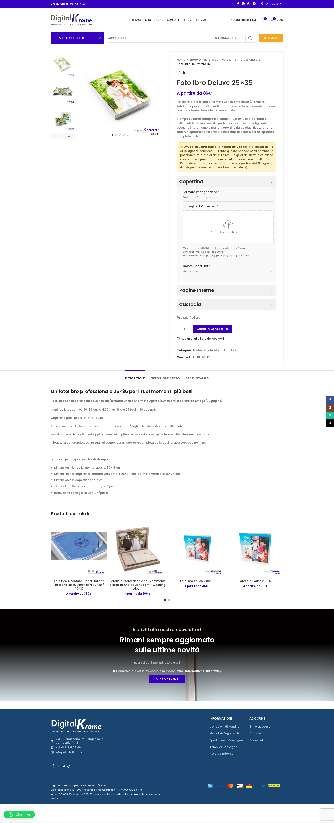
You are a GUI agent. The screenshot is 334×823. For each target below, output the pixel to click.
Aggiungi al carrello (212, 329)
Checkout (256, 740)
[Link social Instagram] (58, 766)
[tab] (135, 376)
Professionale (247, 60)
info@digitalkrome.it (70, 752)
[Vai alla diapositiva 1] (112, 135)
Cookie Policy (120, 794)
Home (181, 60)
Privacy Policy (103, 794)
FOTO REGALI (270, 38)
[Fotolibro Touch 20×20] (196, 549)
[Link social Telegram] (254, 4)
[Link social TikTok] (68, 766)
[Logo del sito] (71, 20)
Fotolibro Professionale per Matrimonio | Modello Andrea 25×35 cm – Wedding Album (138, 584)
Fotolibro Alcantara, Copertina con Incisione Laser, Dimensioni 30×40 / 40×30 (79, 584)
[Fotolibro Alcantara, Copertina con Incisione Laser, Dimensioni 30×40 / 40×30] (79, 549)
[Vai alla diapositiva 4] (124, 135)
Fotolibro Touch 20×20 (196, 581)
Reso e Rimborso (222, 754)
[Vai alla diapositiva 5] (128, 135)
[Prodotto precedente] (179, 72)
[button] (56, 136)
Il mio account (259, 727)
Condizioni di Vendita (224, 727)
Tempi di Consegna (223, 747)
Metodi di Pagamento (225, 733)
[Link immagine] (78, 726)
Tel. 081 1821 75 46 (68, 747)
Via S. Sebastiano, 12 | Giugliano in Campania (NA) (79, 741)
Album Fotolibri (222, 60)
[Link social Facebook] (238, 4)
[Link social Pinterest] (243, 4)
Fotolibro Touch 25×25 (255, 581)
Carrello (255, 733)
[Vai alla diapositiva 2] (116, 135)
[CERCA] (250, 38)
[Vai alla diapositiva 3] (120, 135)
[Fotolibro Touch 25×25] (255, 549)
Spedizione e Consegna (226, 740)
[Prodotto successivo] (188, 72)
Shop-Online (198, 60)
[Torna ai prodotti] (184, 72)
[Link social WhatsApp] (248, 4)
